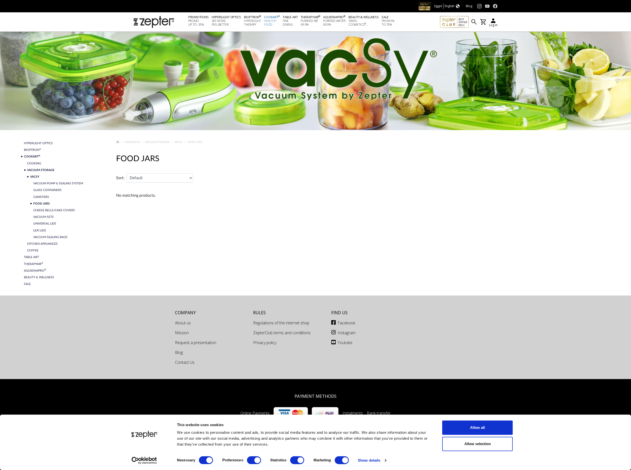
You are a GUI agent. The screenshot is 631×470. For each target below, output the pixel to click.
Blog (179, 352)
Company (185, 312)
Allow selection (477, 444)
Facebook (346, 323)
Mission (182, 332)
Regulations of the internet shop (281, 323)
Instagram (346, 332)
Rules (259, 312)
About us (183, 323)
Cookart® (132, 142)
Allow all (477, 427)
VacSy (178, 142)
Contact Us (184, 362)
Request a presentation (195, 342)
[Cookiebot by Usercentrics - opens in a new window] (144, 460)
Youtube (345, 342)
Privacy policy (264, 342)
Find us (339, 312)
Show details (369, 460)
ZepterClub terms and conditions (282, 332)
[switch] (254, 460)
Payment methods (315, 396)
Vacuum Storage (157, 142)
